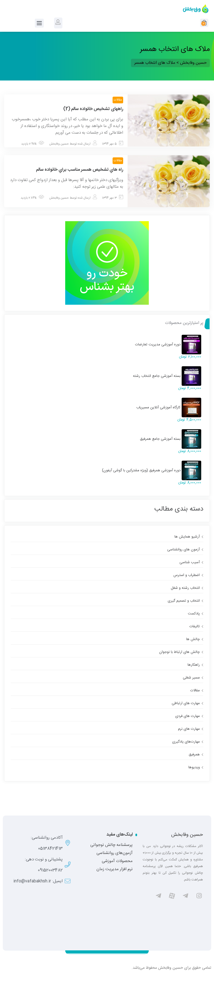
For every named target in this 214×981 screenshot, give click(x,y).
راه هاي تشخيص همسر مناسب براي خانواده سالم (79, 170)
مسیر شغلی (191, 678)
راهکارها (194, 665)
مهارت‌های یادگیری (186, 742)
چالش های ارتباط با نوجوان (179, 652)
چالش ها (193, 639)
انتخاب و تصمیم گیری (184, 601)
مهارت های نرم (189, 729)
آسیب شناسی (189, 562)
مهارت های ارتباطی (186, 703)
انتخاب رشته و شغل (185, 588)
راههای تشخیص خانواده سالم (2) (93, 109)
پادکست (194, 614)
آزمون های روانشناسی (183, 549)
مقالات (118, 100)
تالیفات (194, 626)
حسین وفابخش (59, 144)
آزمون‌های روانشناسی (114, 853)
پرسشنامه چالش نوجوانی (111, 845)
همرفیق (194, 754)
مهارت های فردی (187, 716)
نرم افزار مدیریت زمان (114, 869)
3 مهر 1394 (109, 198)
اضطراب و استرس (186, 575)
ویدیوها (194, 767)
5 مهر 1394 (109, 144)
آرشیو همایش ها (187, 537)
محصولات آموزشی (117, 861)
